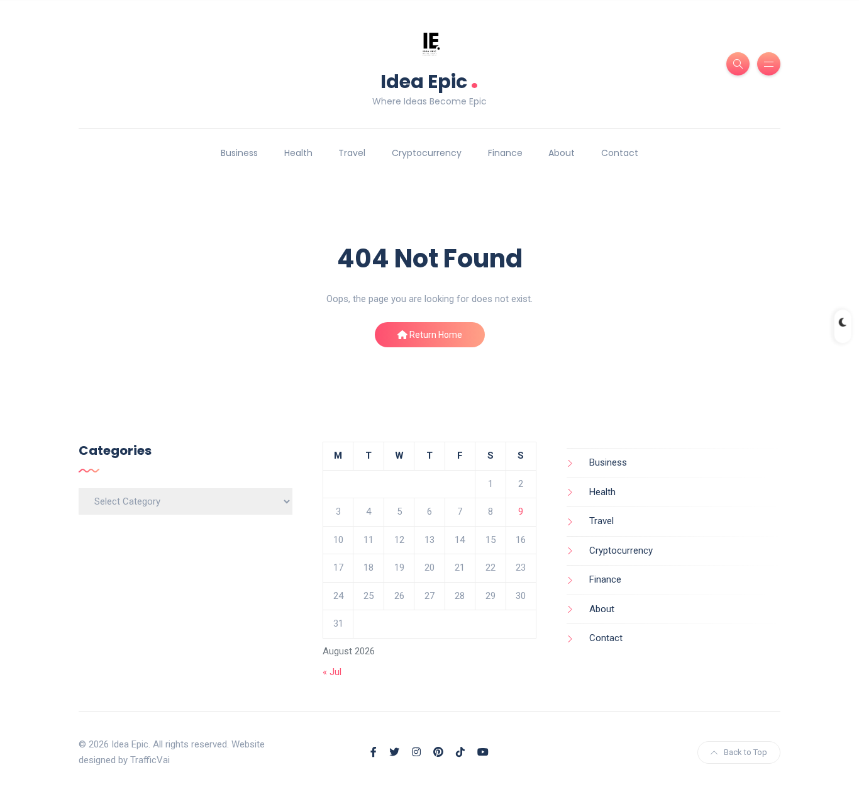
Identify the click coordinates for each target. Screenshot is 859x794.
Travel (351, 153)
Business (239, 153)
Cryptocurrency (427, 153)
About (561, 153)
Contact (619, 153)
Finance (505, 153)
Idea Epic (429, 80)
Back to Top (745, 752)
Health (298, 153)
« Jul (332, 672)
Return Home (434, 335)
